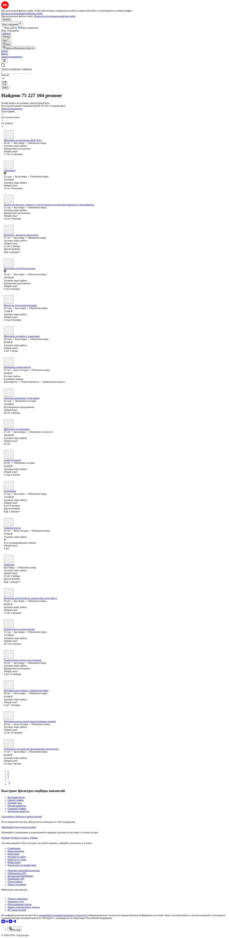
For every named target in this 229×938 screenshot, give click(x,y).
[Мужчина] (9, 134)
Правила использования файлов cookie (54, 16)
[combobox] (15, 72)
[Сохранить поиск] (4, 83)
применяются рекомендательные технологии (63, 915)
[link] (6, 44)
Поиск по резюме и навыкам (16, 69)
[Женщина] (9, 165)
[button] (4, 51)
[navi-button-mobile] (4, 60)
